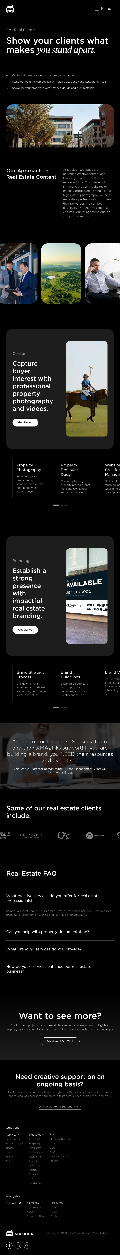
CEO (52, 1143)
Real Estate (35, 1148)
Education (34, 1174)
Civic (31, 1178)
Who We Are (34, 1207)
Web (8, 1152)
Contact (55, 1216)
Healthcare (35, 1156)
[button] (103, 9)
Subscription (13, 1139)
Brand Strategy (14, 1143)
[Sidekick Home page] (19, 1233)
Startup (54, 1161)
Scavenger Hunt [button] (36, 1216)
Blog (53, 1207)
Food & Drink (36, 1183)
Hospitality (34, 1143)
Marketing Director (60, 1139)
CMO (52, 1152)
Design (10, 1148)
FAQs (54, 1211)
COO (52, 1148)
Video (9, 1161)
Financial (33, 1161)
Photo (9, 1156)
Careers (31, 1211)
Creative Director (59, 1156)
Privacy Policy (99, 1233)
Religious (34, 1170)
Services (12, 1134)
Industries (36, 1134)
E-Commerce (36, 1152)
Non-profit (35, 1165)
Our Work (13, 1203)
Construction (36, 1139)
